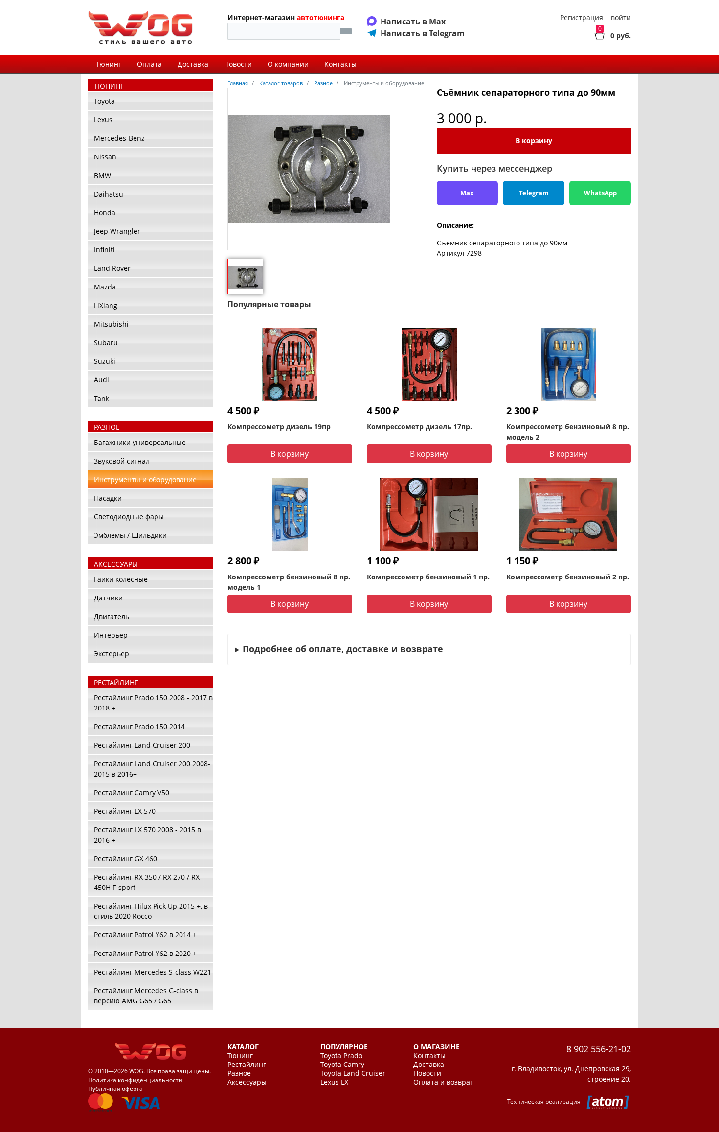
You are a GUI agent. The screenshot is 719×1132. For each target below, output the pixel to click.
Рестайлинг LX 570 (125, 811)
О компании (288, 63)
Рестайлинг (246, 1064)
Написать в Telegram (423, 33)
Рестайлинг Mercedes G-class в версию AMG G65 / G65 (146, 995)
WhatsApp (600, 192)
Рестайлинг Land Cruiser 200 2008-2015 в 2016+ (152, 768)
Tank (101, 398)
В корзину (534, 140)
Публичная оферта (115, 1089)
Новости (238, 63)
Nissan (105, 156)
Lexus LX (334, 1082)
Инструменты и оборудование (145, 479)
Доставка (193, 63)
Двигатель (111, 616)
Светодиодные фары (129, 516)
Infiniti (104, 249)
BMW (102, 175)
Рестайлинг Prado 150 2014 (139, 726)
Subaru (106, 342)
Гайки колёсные (121, 579)
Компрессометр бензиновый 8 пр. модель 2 (567, 432)
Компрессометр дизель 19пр (279, 426)
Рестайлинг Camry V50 (131, 792)
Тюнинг (108, 63)
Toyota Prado (341, 1055)
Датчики (108, 597)
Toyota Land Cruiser (352, 1073)
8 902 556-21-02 (598, 1049)
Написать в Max (413, 21)
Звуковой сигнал (122, 461)
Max (467, 192)
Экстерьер (111, 653)
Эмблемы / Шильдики (130, 535)
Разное (239, 1073)
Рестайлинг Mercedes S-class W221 (152, 972)
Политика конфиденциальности (135, 1080)
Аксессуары (247, 1082)
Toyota (104, 101)
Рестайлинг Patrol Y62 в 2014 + (145, 934)
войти (621, 17)
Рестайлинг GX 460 (125, 858)
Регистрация (581, 17)
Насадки (108, 498)
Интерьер (111, 635)
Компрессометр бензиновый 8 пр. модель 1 (288, 582)
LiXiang (105, 305)
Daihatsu (108, 194)
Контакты (340, 63)
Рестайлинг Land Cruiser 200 (142, 745)
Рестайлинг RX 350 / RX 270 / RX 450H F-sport (147, 882)
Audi (101, 379)
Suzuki (104, 361)
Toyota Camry (342, 1064)
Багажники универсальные (140, 442)
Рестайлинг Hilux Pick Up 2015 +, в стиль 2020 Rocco (151, 911)
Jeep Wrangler (117, 231)
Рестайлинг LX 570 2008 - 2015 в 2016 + (147, 834)
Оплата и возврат (443, 1082)
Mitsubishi (111, 324)
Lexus (103, 119)
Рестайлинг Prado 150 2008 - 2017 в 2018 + (153, 702)
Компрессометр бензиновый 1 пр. (428, 576)
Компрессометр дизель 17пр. (419, 426)
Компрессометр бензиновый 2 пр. (567, 576)
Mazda (105, 286)
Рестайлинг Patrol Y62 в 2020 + (145, 953)
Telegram (534, 192)
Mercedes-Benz (119, 138)
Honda (104, 212)
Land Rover (112, 268)
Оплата (149, 63)
